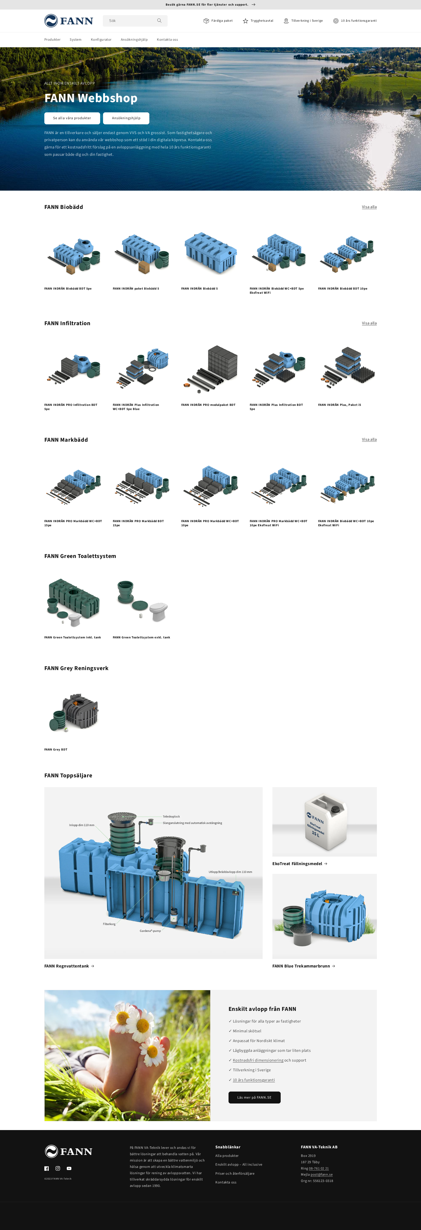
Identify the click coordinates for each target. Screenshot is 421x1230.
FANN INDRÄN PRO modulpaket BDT (208, 405)
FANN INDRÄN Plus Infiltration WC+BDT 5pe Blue (136, 407)
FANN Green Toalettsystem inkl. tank (72, 637)
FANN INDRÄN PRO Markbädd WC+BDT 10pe (210, 523)
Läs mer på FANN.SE (254, 1097)
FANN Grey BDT (55, 750)
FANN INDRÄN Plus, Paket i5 (340, 405)
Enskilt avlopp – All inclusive (238, 1164)
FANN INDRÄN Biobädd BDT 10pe (343, 289)
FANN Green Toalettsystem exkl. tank (141, 637)
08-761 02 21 (319, 1168)
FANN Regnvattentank (66, 966)
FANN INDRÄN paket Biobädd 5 (136, 289)
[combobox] (135, 21)
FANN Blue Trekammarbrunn (301, 966)
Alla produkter (227, 1155)
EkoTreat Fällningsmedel (297, 864)
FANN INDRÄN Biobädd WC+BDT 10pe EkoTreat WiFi (346, 523)
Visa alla (369, 207)
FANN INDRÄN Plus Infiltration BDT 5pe (276, 407)
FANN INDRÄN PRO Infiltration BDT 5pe (70, 407)
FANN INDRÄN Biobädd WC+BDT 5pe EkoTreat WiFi (277, 291)
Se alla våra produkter (72, 118)
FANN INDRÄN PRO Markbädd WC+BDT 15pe (73, 523)
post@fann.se (322, 1174)
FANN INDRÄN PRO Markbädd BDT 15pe (138, 523)
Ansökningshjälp (126, 118)
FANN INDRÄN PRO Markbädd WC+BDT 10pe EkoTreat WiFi (279, 523)
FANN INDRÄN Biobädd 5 (199, 289)
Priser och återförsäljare (235, 1173)
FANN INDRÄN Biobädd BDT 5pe (68, 289)
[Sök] (159, 20)
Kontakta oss (226, 1182)
